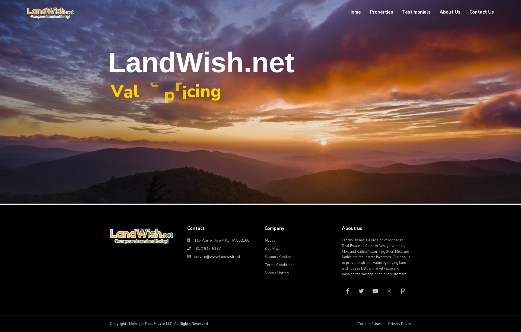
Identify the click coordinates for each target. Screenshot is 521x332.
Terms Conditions (279, 265)
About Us (450, 12)
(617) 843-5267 (207, 248)
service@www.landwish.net (217, 256)
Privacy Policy (399, 323)
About (270, 240)
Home (354, 12)
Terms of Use (369, 323)
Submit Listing (277, 273)
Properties (381, 12)
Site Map (272, 248)
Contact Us (481, 12)
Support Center (278, 256)
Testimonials (416, 12)
